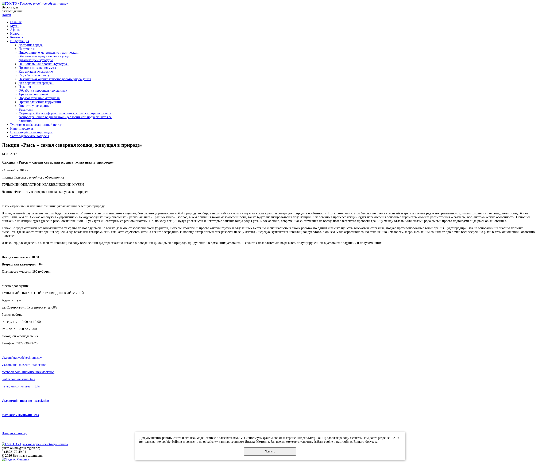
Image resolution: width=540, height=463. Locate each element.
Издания (25, 86)
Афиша (15, 29)
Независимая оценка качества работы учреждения (55, 79)
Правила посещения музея (38, 67)
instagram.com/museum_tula (21, 386)
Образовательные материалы (39, 98)
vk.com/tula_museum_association (24, 365)
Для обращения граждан (36, 83)
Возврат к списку (14, 433)
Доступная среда (31, 45)
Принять (270, 451)
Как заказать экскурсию (36, 71)
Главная (16, 22)
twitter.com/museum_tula (18, 379)
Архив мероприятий (33, 94)
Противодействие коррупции (40, 102)
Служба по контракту (34, 75)
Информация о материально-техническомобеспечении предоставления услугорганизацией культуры (48, 56)
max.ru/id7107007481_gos (20, 415)
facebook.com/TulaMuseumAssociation (28, 372)
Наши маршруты (22, 128)
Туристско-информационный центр (36, 124)
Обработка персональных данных (43, 90)
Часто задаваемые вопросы (29, 136)
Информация (19, 41)
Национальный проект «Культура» (44, 64)
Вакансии (26, 109)
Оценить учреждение (34, 105)
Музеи (14, 26)
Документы (27, 48)
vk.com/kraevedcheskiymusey (22, 357)
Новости (16, 33)
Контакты (17, 37)
